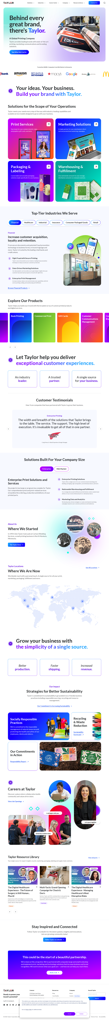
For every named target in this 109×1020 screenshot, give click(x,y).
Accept (69, 1013)
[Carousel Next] (100, 429)
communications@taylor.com (37, 998)
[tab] (29, 222)
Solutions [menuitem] (30, 2)
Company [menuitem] (65, 2)
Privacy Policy (29, 1009)
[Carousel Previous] (8, 429)
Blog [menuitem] (53, 993)
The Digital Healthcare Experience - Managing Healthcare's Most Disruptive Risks (82, 891)
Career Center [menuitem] (53, 2)
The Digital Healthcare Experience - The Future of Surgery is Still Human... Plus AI (20, 891)
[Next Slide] (15, 347)
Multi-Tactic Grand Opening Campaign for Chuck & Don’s (53, 890)
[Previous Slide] (10, 347)
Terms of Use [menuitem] (94, 1016)
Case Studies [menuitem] (55, 996)
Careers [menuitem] (74, 996)
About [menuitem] (71, 993)
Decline (81, 1013)
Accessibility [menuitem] (102, 1016)
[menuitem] (94, 3)
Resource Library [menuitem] (78, 2)
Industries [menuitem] (41, 2)
